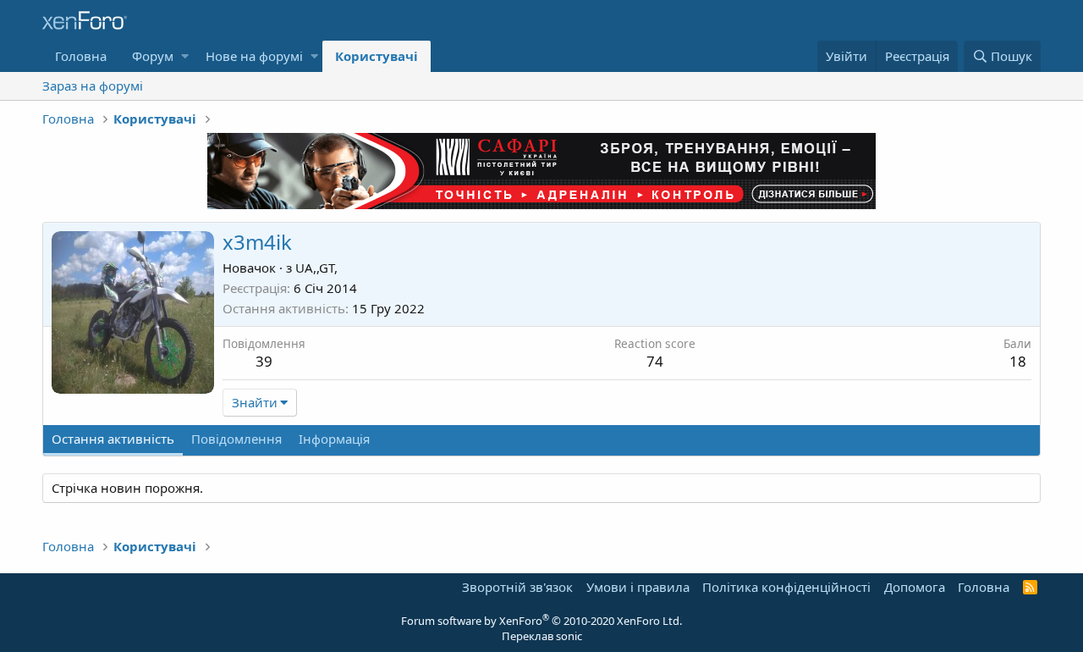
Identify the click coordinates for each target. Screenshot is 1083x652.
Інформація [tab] (334, 438)
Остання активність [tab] (113, 438)
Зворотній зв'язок (517, 586)
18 (1017, 361)
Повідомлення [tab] (236, 438)
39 (264, 361)
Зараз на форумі (92, 85)
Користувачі (376, 55)
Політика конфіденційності (786, 586)
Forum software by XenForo (541, 620)
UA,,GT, (316, 267)
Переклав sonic (542, 636)
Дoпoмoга (914, 586)
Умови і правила (638, 586)
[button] (185, 56)
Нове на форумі (254, 55)
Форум (152, 55)
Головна (81, 55)
